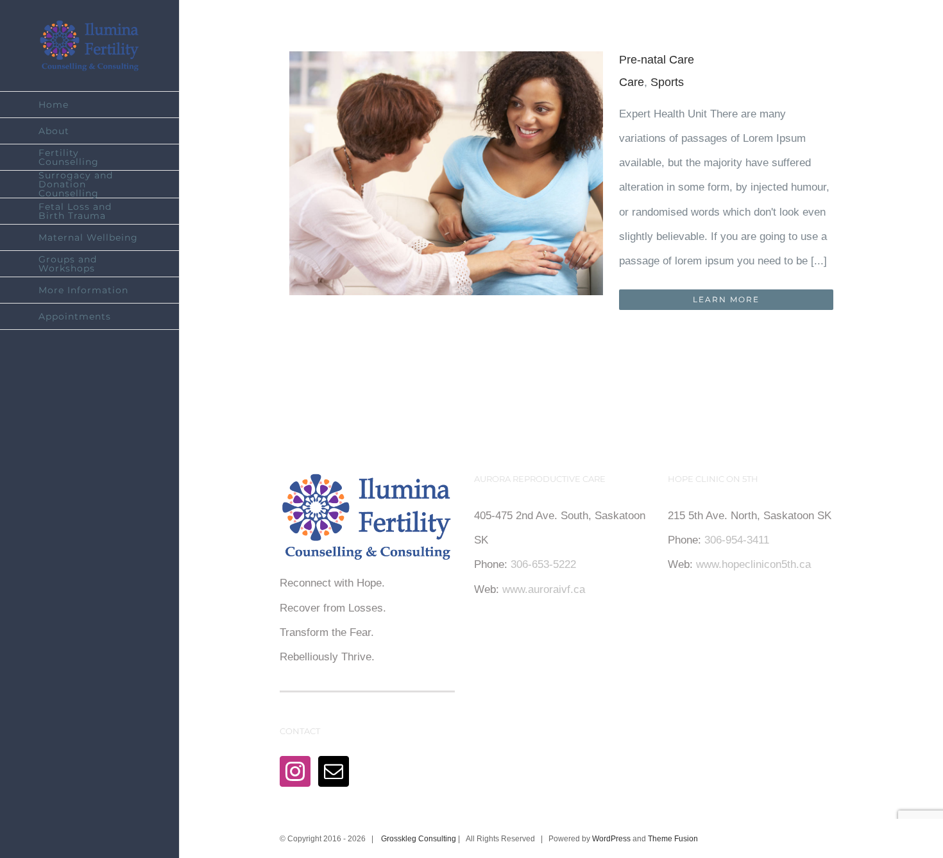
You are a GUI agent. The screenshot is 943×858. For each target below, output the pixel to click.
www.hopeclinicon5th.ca (753, 564)
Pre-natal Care (656, 59)
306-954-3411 (736, 540)
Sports (667, 82)
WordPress (611, 838)
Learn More (726, 299)
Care (631, 82)
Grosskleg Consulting (418, 838)
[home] (367, 485)
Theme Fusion (673, 838)
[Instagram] (295, 771)
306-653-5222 (543, 564)
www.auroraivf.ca (543, 589)
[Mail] (333, 771)
